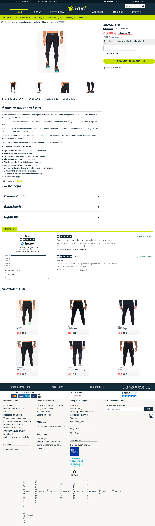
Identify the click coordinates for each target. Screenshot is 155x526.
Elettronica (57, 12)
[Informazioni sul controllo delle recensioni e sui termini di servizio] (38, 247)
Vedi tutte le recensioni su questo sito (27, 251)
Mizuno (45, 22)
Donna (37, 12)
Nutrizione (117, 12)
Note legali (8, 434)
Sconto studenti (44, 415)
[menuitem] (7, 17)
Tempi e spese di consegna (15, 418)
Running (38, 17)
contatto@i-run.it (10, 449)
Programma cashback (47, 408)
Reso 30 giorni (21, 1)
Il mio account (112, 1)
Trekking (69, 17)
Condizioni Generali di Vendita (17, 421)
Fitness (82, 17)
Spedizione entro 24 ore (19, 387)
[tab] (52, 196)
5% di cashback (96, 387)
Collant (37, 22)
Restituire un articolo (12, 415)
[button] (119, 48)
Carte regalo (42, 438)
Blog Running (76, 433)
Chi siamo (7, 405)
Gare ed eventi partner (80, 445)
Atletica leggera (77, 421)
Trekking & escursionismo (81, 412)
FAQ (5, 412)
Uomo (19, 12)
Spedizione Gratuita (47, 1)
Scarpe (6, 17)
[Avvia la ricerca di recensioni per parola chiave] (48, 279)
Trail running (54, 17)
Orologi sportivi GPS (79, 415)
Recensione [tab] (9, 229)
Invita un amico (43, 412)
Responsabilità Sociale (13, 408)
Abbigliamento (22, 17)
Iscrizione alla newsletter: (115, 405)
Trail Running (76, 408)
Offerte (136, 12)
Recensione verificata (145, 236)
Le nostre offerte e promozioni (50, 405)
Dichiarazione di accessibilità (16, 437)
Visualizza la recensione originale (67, 249)
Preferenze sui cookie (13, 424)
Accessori (98, 12)
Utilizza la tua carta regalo (48, 442)
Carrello (138, 1)
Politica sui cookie (11, 428)
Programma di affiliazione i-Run (51, 427)
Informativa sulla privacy (14, 431)
